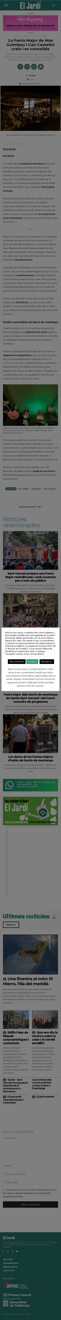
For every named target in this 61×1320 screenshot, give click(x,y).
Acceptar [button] (32, 661)
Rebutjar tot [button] (46, 661)
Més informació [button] (17, 661)
